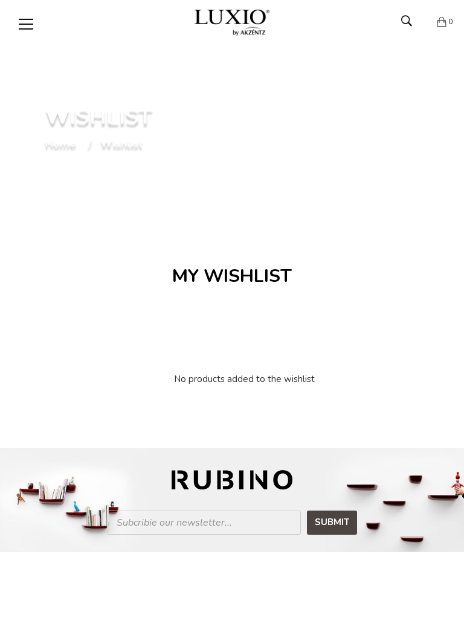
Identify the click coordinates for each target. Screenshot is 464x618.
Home (60, 143)
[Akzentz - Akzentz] (232, 22)
